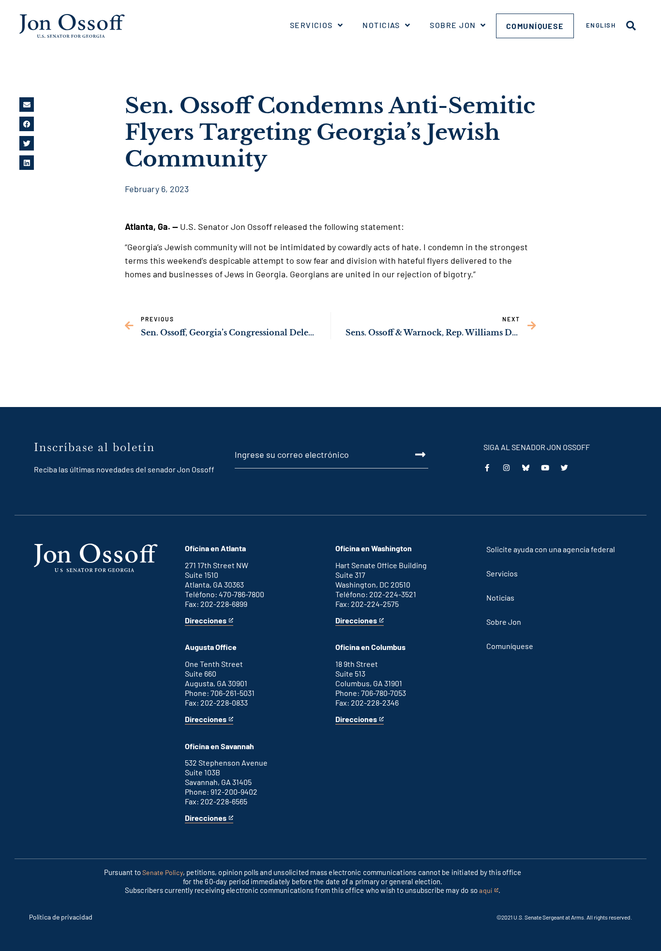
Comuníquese (535, 25)
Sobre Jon (453, 25)
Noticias (381, 25)
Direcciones (205, 621)
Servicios (311, 25)
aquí (488, 890)
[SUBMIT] (408, 454)
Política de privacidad (60, 917)
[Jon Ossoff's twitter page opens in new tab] (564, 467)
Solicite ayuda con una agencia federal (550, 549)
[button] (26, 104)
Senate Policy (162, 872)
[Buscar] (631, 25)
